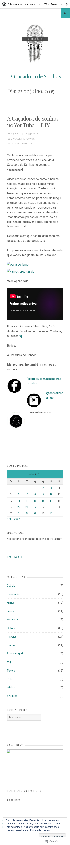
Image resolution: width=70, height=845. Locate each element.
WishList (12, 687)
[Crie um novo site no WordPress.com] (35, 4)
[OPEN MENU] (4, 13)
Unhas (10, 679)
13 (18, 500)
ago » (17, 518)
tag (9, 662)
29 (35, 513)
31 (51, 513)
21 (26, 506)
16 (43, 500)
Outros (11, 628)
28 (26, 513)
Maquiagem (14, 619)
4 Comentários (22, 143)
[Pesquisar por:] (24, 717)
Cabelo (11, 585)
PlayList (11, 636)
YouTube (12, 696)
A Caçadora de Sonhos (35, 76)
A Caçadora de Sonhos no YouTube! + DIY (32, 122)
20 (18, 506)
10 (51, 494)
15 (35, 500)
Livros (10, 611)
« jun (9, 518)
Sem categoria (15, 653)
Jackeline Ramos (23, 138)
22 (35, 506)
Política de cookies (40, 830)
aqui (21, 336)
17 (51, 500)
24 (51, 506)
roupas (11, 645)
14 (26, 500)
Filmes (11, 602)
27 (18, 513)
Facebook (14, 557)
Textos (11, 670)
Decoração (13, 594)
